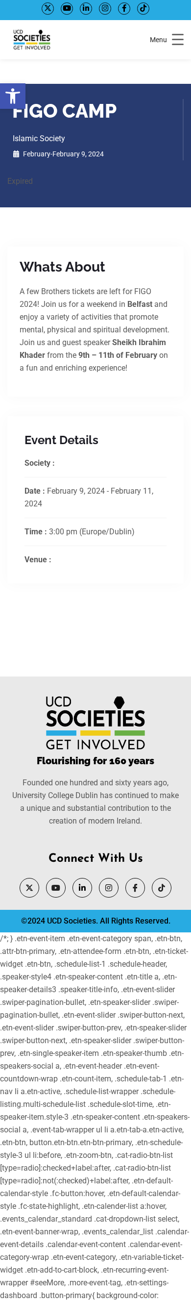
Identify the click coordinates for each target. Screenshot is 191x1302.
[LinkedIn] (86, 8)
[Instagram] (105, 8)
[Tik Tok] (143, 8)
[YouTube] (67, 8)
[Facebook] (124, 8)
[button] (12, 96)
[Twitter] (48, 8)
